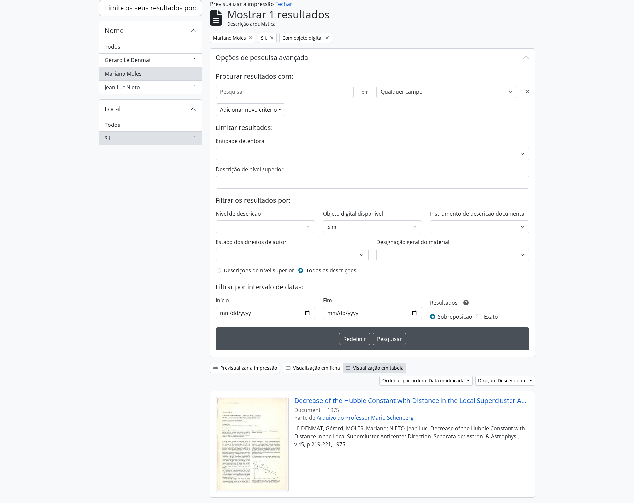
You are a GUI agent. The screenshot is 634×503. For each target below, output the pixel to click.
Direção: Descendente (503, 380)
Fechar (283, 4)
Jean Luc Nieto (150, 89)
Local (113, 108)
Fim (327, 300)
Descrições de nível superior (259, 270)
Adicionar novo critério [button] (248, 109)
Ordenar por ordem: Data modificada (424, 380)
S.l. (150, 140)
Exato (491, 316)
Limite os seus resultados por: (150, 7)
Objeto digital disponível (353, 213)
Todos (112, 46)
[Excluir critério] (527, 92)
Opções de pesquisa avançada (262, 57)
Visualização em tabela (378, 368)
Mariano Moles (150, 75)
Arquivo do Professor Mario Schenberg (365, 417)
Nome (114, 30)
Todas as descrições (331, 270)
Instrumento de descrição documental (478, 213)
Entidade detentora (240, 141)
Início (222, 300)
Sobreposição (455, 316)
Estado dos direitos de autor (251, 242)
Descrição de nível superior (250, 169)
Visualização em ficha (316, 368)
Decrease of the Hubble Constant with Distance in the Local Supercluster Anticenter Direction (412, 401)
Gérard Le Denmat (150, 61)
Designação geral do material (412, 242)
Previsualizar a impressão (248, 368)
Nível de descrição (238, 213)
